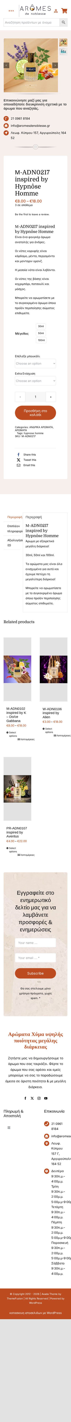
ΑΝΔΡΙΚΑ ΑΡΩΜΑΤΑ (41, 427)
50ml (41, 333)
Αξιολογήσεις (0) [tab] (13, 542)
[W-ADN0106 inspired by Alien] (53, 669)
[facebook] (25, 1098)
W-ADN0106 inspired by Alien (52, 713)
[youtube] (45, 1098)
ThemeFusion (15, 1298)
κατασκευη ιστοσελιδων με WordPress (35, 1313)
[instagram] (39, 1098)
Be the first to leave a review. (32, 214)
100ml (41, 340)
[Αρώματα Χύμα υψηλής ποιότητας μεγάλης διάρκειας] (31, 65)
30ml (41, 326)
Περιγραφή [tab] (13, 517)
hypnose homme (34, 433)
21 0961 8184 (20, 118)
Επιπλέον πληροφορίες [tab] (13, 528)
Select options (13, 734)
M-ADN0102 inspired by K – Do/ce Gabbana (16, 715)
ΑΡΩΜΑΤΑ (21, 430)
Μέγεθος (22, 333)
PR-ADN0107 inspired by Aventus (16, 832)
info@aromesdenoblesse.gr (30, 125)
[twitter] (32, 1098)
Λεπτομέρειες (24, 739)
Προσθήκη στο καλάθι (35, 413)
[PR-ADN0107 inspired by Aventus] (17, 789)
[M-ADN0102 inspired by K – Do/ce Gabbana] (17, 669)
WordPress (35, 1302)
